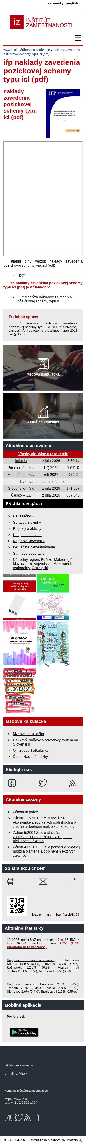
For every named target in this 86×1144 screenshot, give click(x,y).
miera (43, 945)
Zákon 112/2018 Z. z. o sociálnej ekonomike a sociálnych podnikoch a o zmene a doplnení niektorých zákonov (44, 822)
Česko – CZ (21, 495)
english (72, 3)
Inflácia (21, 461)
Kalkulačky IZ (24, 516)
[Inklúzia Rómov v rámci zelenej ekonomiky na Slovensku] (53, 665)
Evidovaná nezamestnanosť (43, 481)
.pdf (21, 275)
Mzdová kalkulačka (28, 734)
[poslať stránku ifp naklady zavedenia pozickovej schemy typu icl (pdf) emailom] (43, 881)
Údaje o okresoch (27, 535)
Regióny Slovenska (29, 541)
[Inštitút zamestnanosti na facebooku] (12, 783)
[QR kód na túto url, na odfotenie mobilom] (17, 914)
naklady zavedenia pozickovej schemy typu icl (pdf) (43, 263)
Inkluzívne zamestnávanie (34, 547)
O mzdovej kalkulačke (31, 750)
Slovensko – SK (21, 488)
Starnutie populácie (28, 553)
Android (18, 1016)
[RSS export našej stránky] (73, 783)
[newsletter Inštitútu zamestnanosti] (74, 881)
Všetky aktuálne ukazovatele (43, 454)
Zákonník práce (25, 812)
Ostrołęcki (40, 568)
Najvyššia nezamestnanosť (31, 960)
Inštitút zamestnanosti (45, 1140)
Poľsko (46, 560)
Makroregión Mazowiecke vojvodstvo (44, 562)
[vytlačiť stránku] (11, 881)
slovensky (55, 3)
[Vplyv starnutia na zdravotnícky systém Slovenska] (19, 712)
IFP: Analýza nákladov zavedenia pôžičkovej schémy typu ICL (44, 299)
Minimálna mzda (21, 475)
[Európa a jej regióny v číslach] (53, 618)
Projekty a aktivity (27, 529)
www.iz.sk (10, 49)
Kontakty (11, 1090)
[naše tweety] (43, 783)
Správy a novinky (27, 522)
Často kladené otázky (30, 757)
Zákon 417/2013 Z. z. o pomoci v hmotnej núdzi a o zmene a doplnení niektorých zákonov (46, 851)
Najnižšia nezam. (21, 984)
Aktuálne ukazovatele (28, 445)
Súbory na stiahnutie (35, 49)
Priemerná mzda (21, 468)
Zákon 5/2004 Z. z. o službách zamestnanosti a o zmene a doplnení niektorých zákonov (42, 837)
